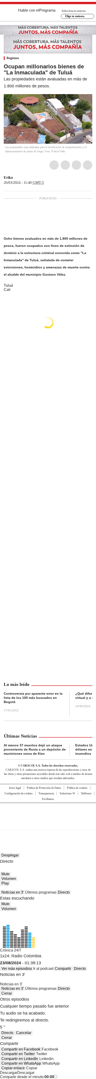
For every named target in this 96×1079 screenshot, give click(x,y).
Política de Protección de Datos (44, 787)
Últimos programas (40, 892)
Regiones (13, 58)
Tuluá (8, 285)
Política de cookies (77, 787)
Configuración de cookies (18, 793)
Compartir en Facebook (20, 1049)
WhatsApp (87, 165)
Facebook (54, 165)
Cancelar (23, 1033)
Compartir (63, 969)
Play (5, 883)
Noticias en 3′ (12, 892)
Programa (47, 10)
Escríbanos (48, 799)
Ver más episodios (16, 969)
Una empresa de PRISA (48, 813)
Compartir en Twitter (18, 1054)
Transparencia (46, 793)
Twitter (65, 165)
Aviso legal (15, 787)
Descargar (8, 1073)
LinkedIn (76, 165)
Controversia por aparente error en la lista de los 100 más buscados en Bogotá (33, 698)
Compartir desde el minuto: (27, 1077)
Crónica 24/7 (10, 950)
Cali (7, 290)
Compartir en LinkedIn (19, 1059)
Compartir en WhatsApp (21, 1063)
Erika (8, 177)
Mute (5, 874)
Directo (64, 892)
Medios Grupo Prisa (48, 824)
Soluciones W (67, 793)
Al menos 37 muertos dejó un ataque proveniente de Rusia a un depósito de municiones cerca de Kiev (35, 749)
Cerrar (6, 993)
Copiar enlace (13, 1068)
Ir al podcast (43, 969)
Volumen (8, 879)
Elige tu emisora (74, 16)
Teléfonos (86, 793)
